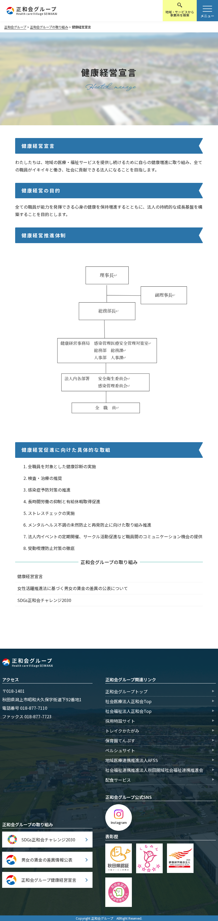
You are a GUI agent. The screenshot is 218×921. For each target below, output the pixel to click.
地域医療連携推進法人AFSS (131, 760)
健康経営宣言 (30, 576)
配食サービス (118, 780)
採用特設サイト (120, 721)
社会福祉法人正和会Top (128, 711)
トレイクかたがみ (122, 731)
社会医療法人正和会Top (128, 701)
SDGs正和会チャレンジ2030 (44, 600)
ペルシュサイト (120, 750)
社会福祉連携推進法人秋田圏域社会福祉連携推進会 (154, 770)
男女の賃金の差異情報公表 (46, 860)
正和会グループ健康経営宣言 (48, 880)
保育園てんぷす (120, 740)
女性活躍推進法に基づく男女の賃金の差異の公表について (72, 588)
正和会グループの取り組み (109, 562)
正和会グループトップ (126, 691)
